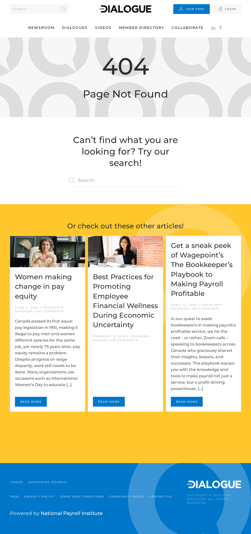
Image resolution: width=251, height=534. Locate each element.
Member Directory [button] (141, 27)
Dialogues (75, 27)
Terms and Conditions (81, 496)
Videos (103, 27)
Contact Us (160, 496)
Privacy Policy (39, 496)
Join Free (195, 9)
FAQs (14, 496)
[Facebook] (220, 27)
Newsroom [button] (41, 27)
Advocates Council (47, 482)
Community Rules (126, 496)
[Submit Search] (64, 9)
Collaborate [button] (187, 27)
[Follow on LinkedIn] (213, 27)
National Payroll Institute (72, 513)
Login (230, 9)
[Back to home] (125, 9)
